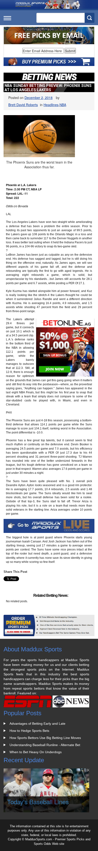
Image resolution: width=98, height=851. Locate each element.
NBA (62, 104)
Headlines (51, 104)
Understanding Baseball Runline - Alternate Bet (45, 745)
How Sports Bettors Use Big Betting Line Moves (45, 738)
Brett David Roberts (23, 104)
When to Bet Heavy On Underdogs (36, 752)
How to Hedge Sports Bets (29, 731)
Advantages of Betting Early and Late (37, 723)
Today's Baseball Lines (38, 801)
